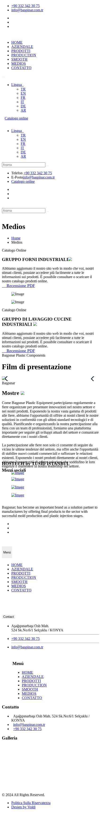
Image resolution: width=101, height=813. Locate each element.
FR (23, 98)
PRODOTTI (20, 51)
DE (23, 106)
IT (22, 102)
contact (8, 617)
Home (15, 238)
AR (23, 110)
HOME (17, 42)
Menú (7, 552)
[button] (93, 378)
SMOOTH (19, 59)
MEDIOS (18, 64)
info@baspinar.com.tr (27, 10)
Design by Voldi (23, 807)
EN (23, 93)
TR (23, 89)
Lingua (17, 85)
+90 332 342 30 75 (25, 6)
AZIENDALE (22, 47)
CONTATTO (21, 68)
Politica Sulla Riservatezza (30, 803)
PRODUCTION (23, 55)
